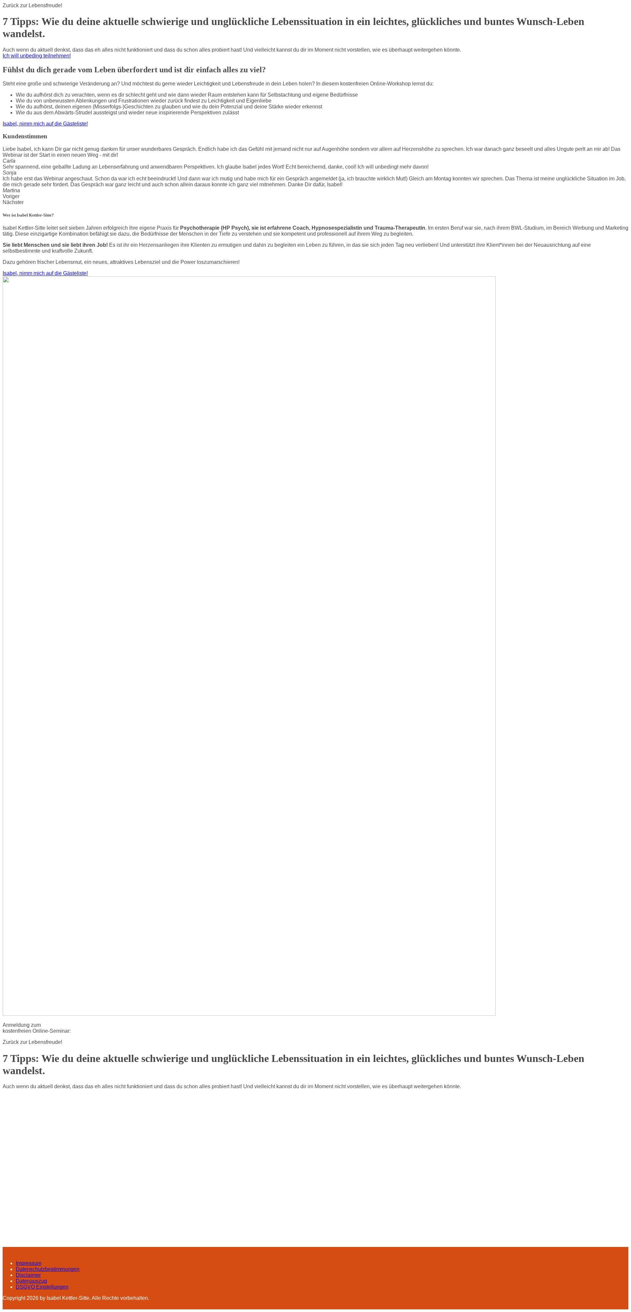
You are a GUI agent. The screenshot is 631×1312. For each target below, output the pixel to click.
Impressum (28, 1263)
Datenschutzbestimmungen (48, 1269)
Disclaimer (28, 1275)
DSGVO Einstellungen (42, 1287)
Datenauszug (31, 1281)
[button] (37, 55)
